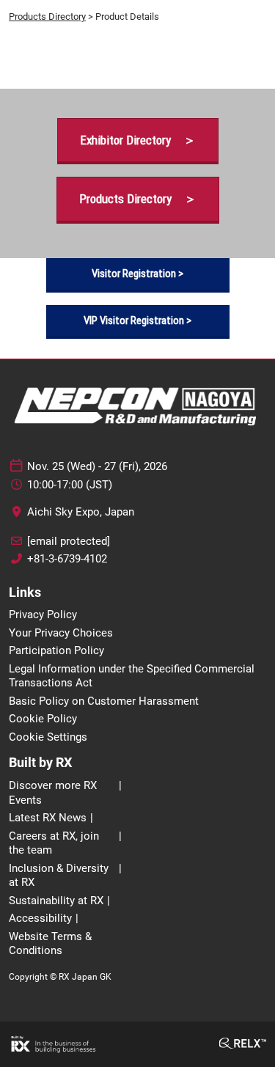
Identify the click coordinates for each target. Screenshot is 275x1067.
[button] (138, 140)
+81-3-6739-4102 (67, 558)
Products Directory (47, 16)
